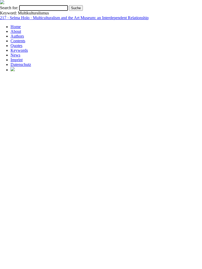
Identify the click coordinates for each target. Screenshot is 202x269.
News (15, 55)
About (16, 31)
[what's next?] (2, 3)
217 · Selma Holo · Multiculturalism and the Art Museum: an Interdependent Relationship (74, 17)
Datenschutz (21, 64)
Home (16, 26)
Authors (17, 36)
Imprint (17, 60)
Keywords (19, 50)
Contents (18, 41)
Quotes (16, 45)
